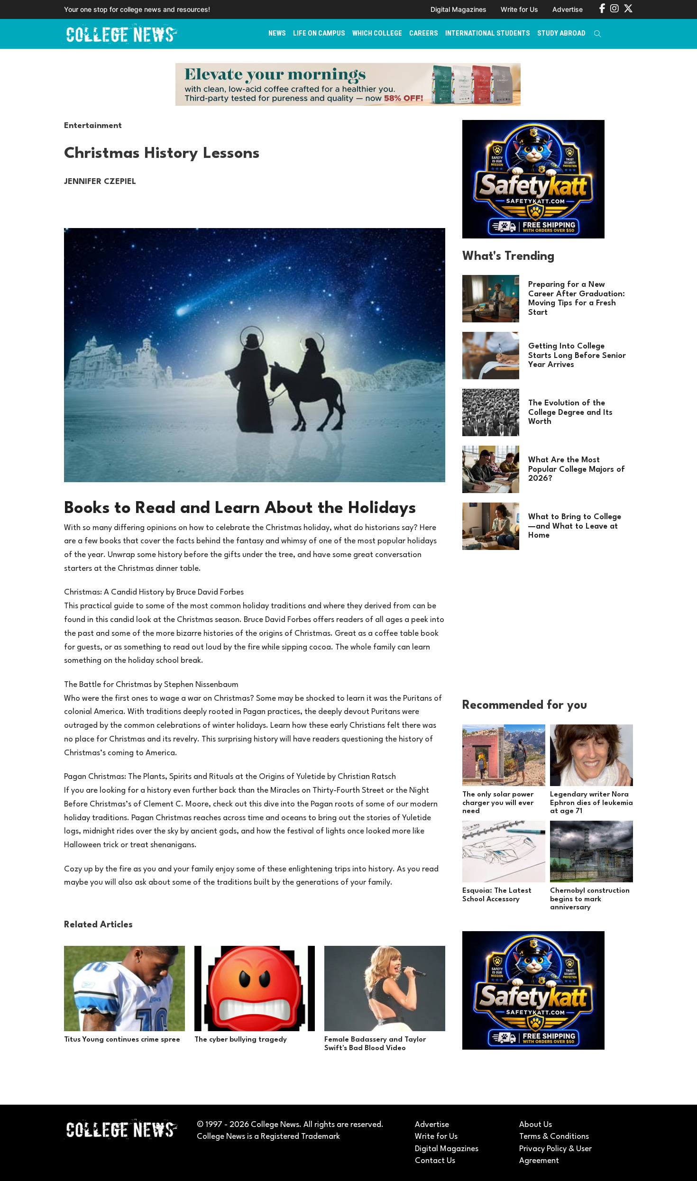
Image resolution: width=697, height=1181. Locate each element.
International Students (487, 33)
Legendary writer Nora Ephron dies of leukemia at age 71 (591, 803)
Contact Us (435, 1161)
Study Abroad (561, 33)
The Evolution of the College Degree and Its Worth (570, 412)
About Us (535, 1125)
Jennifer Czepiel (100, 182)
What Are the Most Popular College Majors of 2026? (576, 469)
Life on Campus (319, 33)
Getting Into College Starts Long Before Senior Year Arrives (577, 355)
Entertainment (93, 126)
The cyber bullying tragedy (240, 1040)
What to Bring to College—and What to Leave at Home (574, 526)
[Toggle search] (597, 33)
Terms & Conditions (554, 1137)
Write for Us (519, 9)
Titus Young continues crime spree (122, 1040)
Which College (377, 33)
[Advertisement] (533, 628)
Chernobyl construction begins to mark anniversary (590, 899)
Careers (423, 33)
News (277, 33)
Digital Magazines (458, 9)
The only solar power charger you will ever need (497, 803)
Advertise (567, 9)
